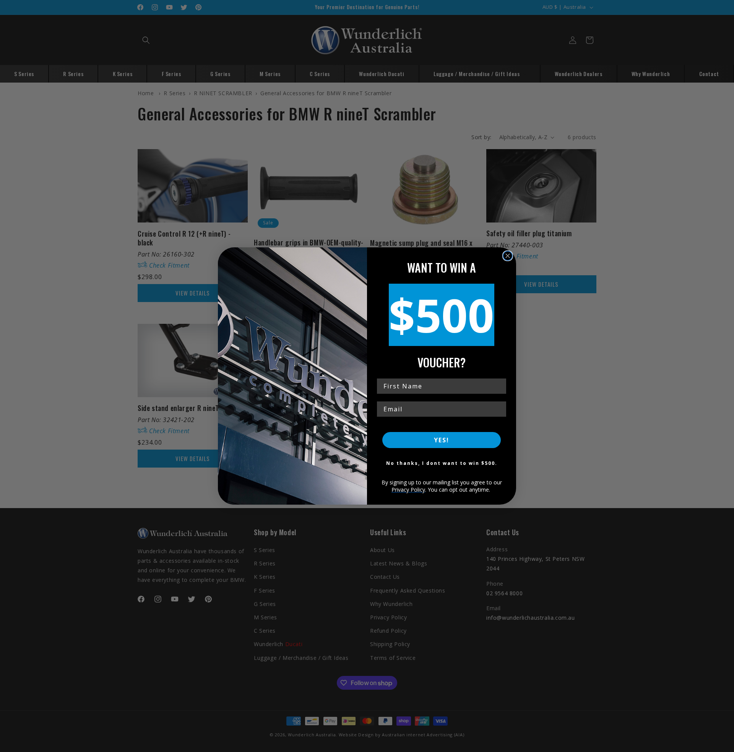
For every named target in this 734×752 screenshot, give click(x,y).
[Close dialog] (507, 255)
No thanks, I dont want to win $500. (441, 463)
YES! (441, 440)
